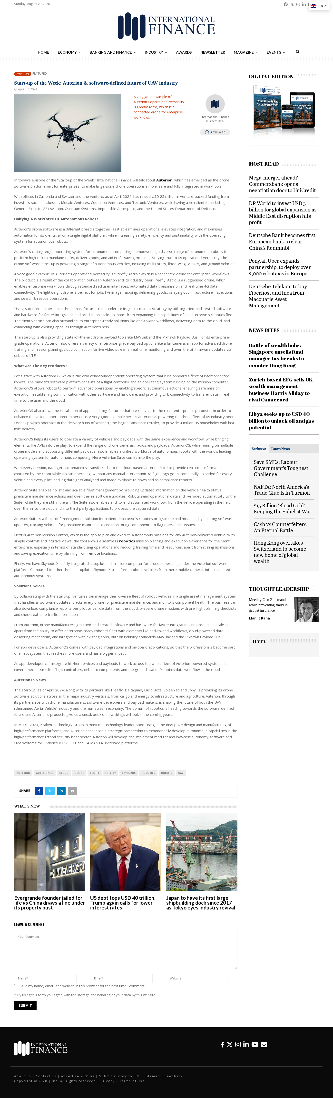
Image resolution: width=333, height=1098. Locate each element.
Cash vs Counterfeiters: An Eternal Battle (281, 527)
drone (79, 773)
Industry (154, 52)
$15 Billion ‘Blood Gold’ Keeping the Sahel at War (282, 508)
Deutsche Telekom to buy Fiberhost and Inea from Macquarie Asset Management (278, 296)
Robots (166, 773)
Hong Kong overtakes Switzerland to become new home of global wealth (280, 551)
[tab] (259, 448)
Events (274, 52)
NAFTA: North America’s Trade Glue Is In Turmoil (282, 489)
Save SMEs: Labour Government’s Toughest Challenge (281, 468)
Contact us (46, 1076)
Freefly (110, 773)
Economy (67, 52)
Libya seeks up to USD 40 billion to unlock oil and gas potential (281, 420)
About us (22, 1076)
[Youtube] (254, 1044)
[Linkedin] (246, 1044)
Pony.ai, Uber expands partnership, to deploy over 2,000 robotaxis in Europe (280, 267)
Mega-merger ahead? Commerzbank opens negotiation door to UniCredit (282, 184)
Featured (39, 74)
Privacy (108, 1081)
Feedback (174, 1076)
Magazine (244, 52)
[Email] (264, 1044)
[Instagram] (238, 1044)
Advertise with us (78, 1076)
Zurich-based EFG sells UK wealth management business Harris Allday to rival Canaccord (281, 389)
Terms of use (132, 1081)
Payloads (129, 773)
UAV (181, 773)
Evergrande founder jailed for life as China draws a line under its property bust (49, 902)
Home (43, 52)
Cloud (64, 773)
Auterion (23, 773)
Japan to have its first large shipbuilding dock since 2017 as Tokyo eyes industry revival (200, 902)
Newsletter (212, 52)
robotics (148, 773)
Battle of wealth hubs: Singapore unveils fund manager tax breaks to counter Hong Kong (276, 355)
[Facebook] (222, 1044)
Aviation (23, 74)
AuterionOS (44, 773)
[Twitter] (229, 1044)
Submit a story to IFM (119, 1076)
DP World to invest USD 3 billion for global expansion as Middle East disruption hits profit (282, 213)
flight (94, 773)
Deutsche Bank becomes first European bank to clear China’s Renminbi (282, 241)
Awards (184, 52)
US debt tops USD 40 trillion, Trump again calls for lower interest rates (122, 902)
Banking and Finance (111, 52)
